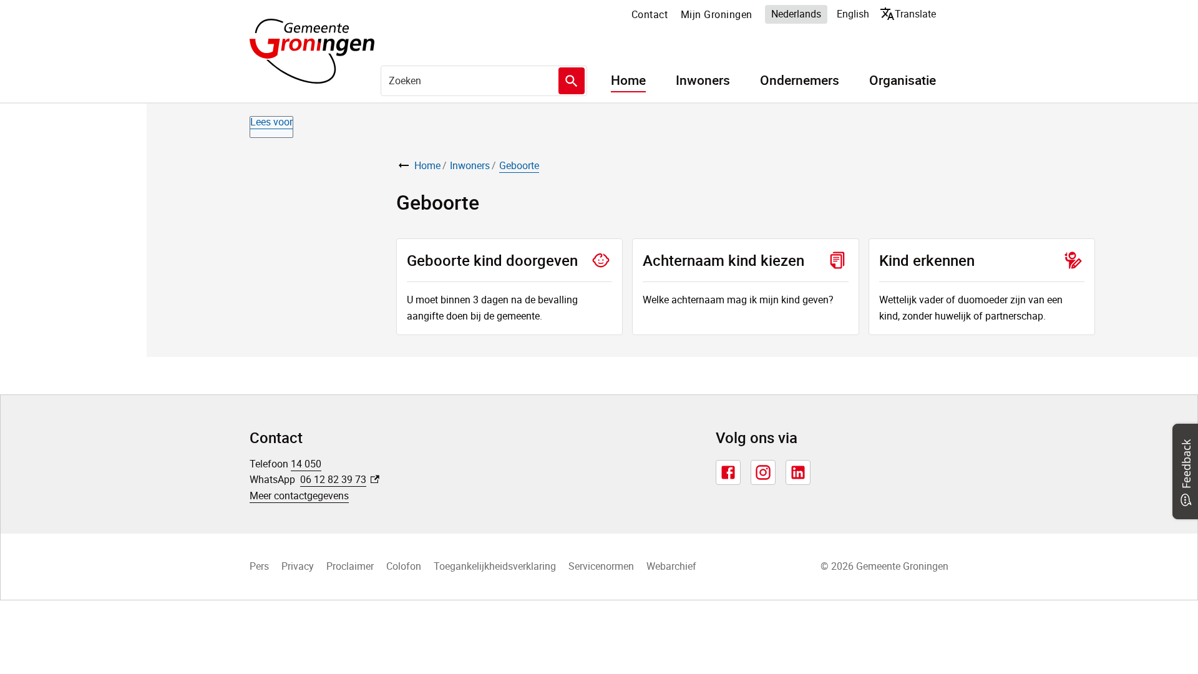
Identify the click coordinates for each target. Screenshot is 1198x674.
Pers (259, 566)
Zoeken (571, 80)
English (853, 14)
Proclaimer (350, 566)
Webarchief (671, 566)
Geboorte (519, 165)
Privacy (297, 566)
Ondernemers (799, 80)
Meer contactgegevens (299, 495)
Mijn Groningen (716, 14)
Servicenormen (601, 566)
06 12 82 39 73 (339, 479)
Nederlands (796, 14)
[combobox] (484, 80)
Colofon (403, 566)
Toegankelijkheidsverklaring (495, 566)
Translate (910, 13)
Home (628, 80)
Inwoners (703, 80)
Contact (649, 14)
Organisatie (902, 80)
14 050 (306, 464)
